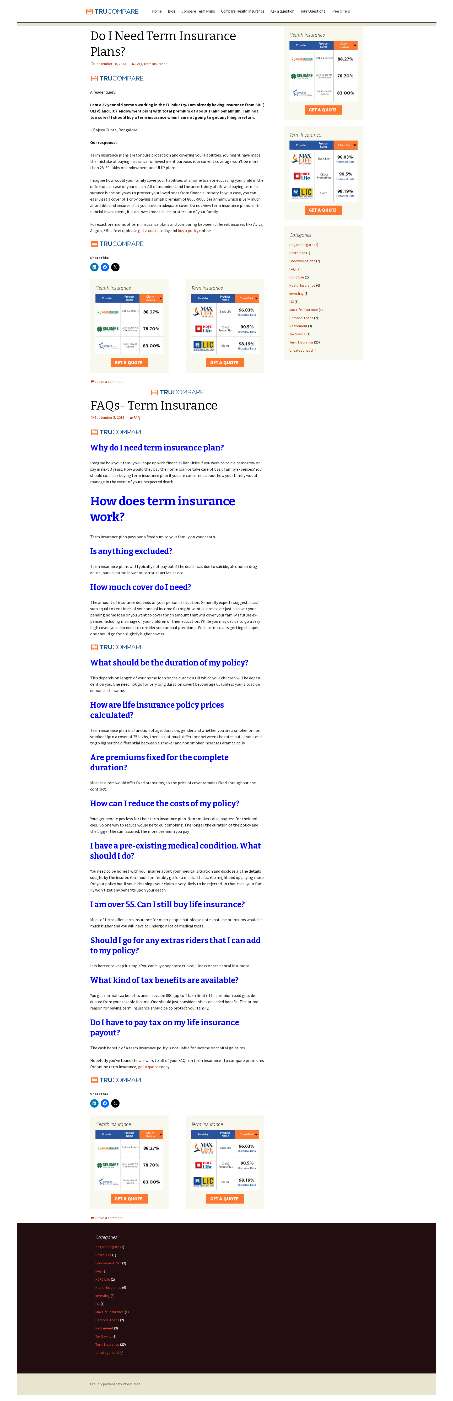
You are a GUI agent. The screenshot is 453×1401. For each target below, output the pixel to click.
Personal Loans (301, 317)
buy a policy (187, 230)
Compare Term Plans (198, 11)
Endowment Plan (302, 261)
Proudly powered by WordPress (115, 1384)
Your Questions (312, 11)
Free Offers (340, 11)
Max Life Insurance (303, 309)
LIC (291, 301)
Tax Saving (297, 334)
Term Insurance (156, 63)
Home (157, 11)
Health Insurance (302, 285)
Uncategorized (301, 350)
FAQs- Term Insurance (154, 405)
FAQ (139, 63)
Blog (171, 11)
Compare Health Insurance (243, 11)
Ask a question (282, 11)
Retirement (298, 326)
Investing (296, 293)
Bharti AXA (297, 252)
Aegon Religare (301, 244)
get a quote (148, 230)
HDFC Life (296, 277)
